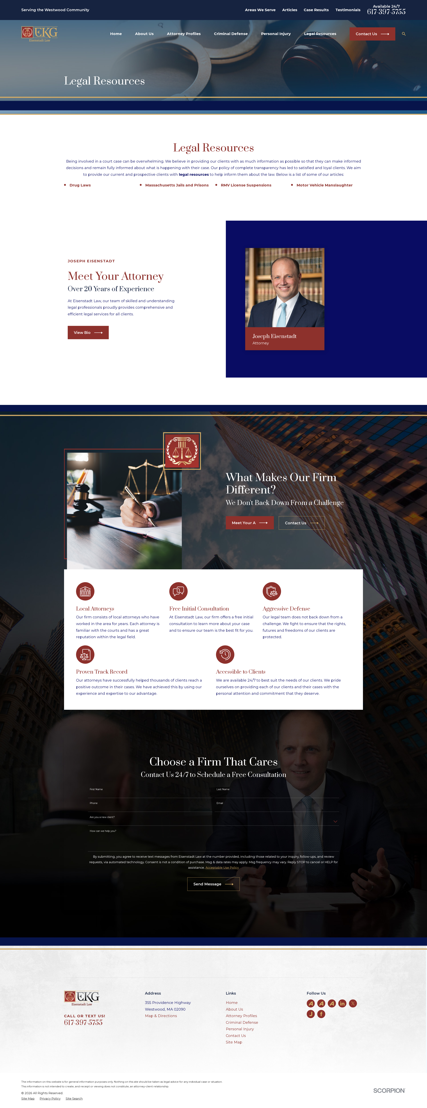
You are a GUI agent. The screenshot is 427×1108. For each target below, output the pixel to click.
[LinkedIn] (342, 1003)
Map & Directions (161, 1016)
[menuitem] (28, 1098)
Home (232, 1002)
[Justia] (311, 1014)
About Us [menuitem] (144, 34)
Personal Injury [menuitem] (276, 34)
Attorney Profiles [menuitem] (184, 34)
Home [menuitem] (116, 34)
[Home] (39, 34)
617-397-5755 (386, 12)
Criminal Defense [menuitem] (231, 34)
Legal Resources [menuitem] (320, 34)
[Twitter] (353, 1003)
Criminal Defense (242, 1022)
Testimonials (347, 10)
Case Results (316, 10)
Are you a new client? (102, 817)
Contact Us (236, 1035)
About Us (234, 1009)
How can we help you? (103, 831)
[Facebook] (321, 1014)
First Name (96, 789)
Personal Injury (240, 1029)
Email (220, 803)
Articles (289, 10)
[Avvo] (311, 1003)
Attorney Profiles (241, 1016)
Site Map (234, 1042)
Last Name (223, 789)
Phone (94, 803)
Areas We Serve (260, 10)
